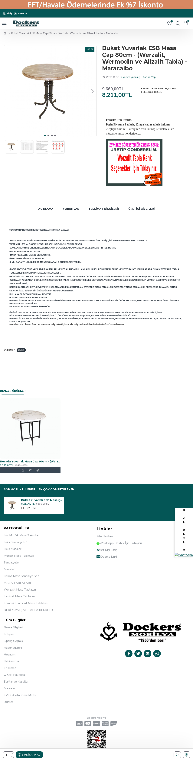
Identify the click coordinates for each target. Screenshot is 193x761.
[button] (7, 91)
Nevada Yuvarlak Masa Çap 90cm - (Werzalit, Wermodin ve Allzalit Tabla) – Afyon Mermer (30, 461)
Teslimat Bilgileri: (104, 209)
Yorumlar (71, 209)
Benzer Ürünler (12, 390)
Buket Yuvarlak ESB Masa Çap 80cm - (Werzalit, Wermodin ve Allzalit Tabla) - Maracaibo (42, 500)
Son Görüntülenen (19, 489)
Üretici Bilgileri (141, 209)
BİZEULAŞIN (184, 529)
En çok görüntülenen (56, 489)
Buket (21, 350)
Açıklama (45, 209)
